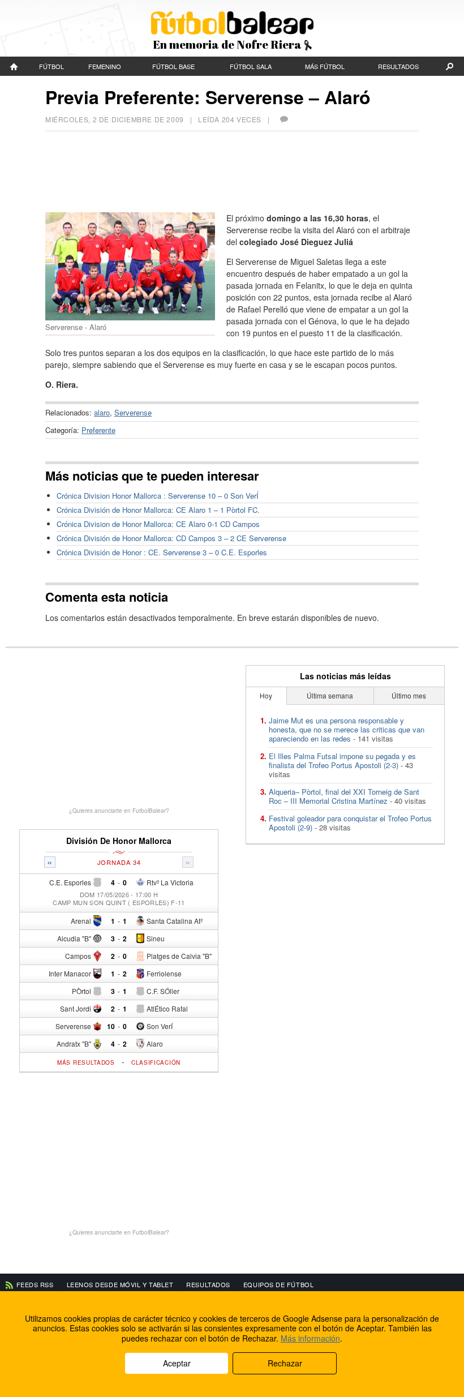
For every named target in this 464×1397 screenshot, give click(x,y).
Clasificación (156, 1062)
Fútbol (51, 66)
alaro (102, 412)
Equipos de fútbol (278, 1284)
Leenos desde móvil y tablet (120, 1284)
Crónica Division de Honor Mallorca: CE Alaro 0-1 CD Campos (158, 523)
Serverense (133, 412)
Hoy (266, 695)
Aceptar (177, 1363)
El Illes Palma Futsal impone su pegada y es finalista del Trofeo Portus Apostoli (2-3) (342, 760)
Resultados (398, 66)
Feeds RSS (35, 1284)
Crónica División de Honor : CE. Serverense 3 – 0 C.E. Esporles (162, 552)
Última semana (330, 695)
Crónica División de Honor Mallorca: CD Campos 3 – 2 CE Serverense (171, 538)
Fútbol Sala (251, 66)
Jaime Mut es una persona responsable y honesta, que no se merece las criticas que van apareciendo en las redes (346, 729)
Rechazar (285, 1363)
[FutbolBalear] (14, 66)
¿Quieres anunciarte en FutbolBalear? (119, 811)
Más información (310, 1338)
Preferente (98, 430)
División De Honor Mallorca (118, 840)
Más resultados (86, 1062)
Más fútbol (325, 66)
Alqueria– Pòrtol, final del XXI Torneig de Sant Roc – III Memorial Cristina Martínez (344, 796)
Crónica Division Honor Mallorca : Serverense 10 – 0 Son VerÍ (158, 495)
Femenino (104, 66)
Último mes (409, 695)
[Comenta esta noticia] (283, 119)
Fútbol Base (173, 66)
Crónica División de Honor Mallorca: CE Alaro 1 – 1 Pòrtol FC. (158, 509)
